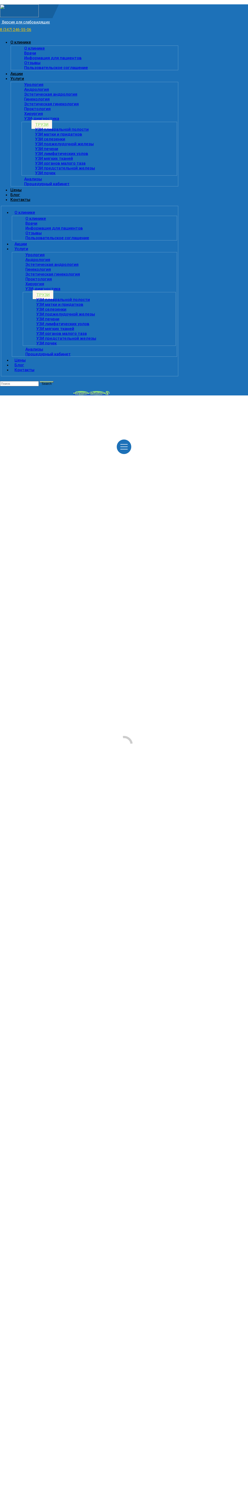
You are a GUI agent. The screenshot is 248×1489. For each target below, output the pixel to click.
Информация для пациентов (53, 57)
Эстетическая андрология (50, 94)
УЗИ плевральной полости (62, 129)
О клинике (20, 42)
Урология (33, 84)
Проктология (37, 108)
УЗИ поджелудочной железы (64, 143)
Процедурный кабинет (47, 183)
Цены (16, 189)
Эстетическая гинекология (51, 103)
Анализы (33, 179)
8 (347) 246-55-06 (15, 29)
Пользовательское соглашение (56, 67)
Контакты (20, 199)
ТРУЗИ (41, 124)
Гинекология (37, 99)
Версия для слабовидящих (25, 22)
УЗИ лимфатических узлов (61, 153)
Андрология (36, 89)
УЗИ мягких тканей (54, 158)
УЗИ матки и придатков (58, 134)
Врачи (30, 53)
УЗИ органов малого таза (60, 163)
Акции (16, 73)
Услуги (17, 78)
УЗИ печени (46, 148)
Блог (15, 194)
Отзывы (32, 62)
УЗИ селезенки (50, 139)
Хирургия (33, 113)
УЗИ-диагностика (41, 118)
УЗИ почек (45, 172)
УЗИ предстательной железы (65, 168)
